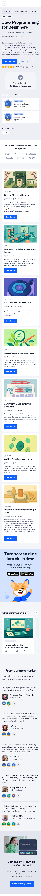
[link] (26, 61)
